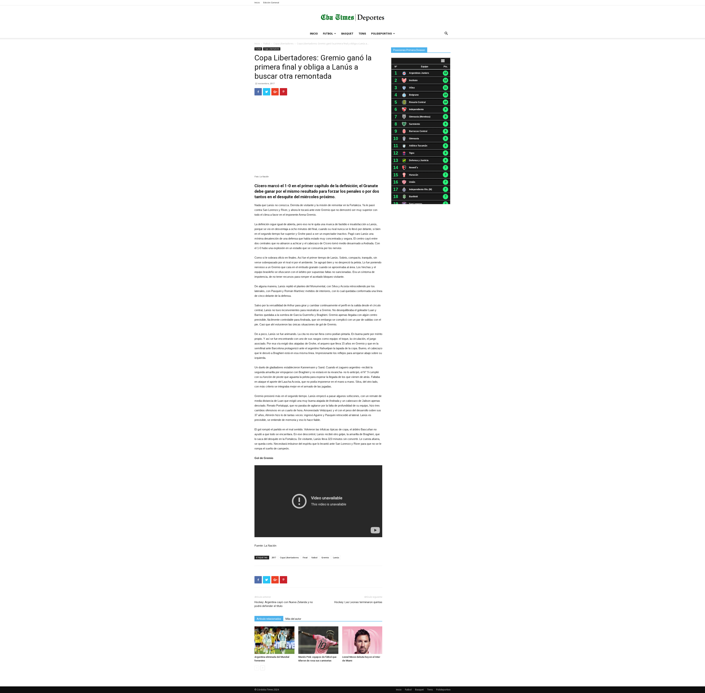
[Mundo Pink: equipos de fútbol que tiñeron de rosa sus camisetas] (318, 640)
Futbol (328, 33)
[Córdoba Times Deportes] (352, 17)
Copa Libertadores (283, 43)
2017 (274, 557)
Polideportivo (381, 33)
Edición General (271, 2)
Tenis (362, 33)
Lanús (336, 557)
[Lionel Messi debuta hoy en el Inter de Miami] (362, 640)
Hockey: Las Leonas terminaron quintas (358, 602)
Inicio (257, 2)
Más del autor (293, 618)
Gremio (325, 557)
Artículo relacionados (269, 618)
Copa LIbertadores (289, 557)
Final (305, 557)
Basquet (347, 33)
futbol (314, 557)
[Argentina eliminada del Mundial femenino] (274, 640)
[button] (446, 34)
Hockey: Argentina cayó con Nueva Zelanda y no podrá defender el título (283, 604)
